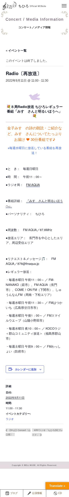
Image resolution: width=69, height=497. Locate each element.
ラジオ (10, 419)
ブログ (14, 493)
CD (60, 493)
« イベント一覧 (16, 50)
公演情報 (37, 493)
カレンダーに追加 (25, 369)
